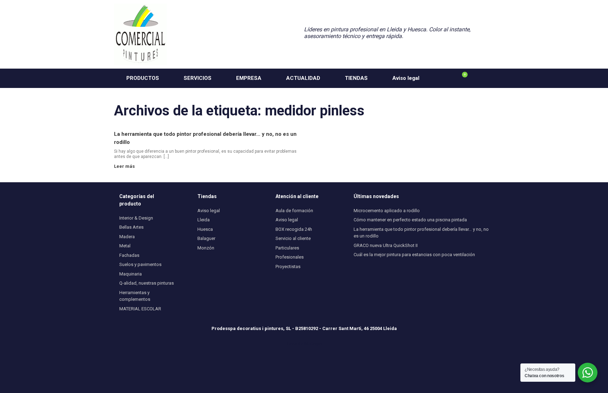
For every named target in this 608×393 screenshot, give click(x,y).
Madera (127, 236)
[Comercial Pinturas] (140, 34)
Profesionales (290, 257)
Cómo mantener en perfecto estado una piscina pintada (410, 219)
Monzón (205, 248)
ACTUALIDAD (303, 78)
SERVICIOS (197, 78)
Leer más (125, 166)
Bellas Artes (131, 227)
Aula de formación (294, 210)
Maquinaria (130, 274)
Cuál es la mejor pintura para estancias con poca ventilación (414, 254)
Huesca (205, 229)
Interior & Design (136, 218)
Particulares (287, 248)
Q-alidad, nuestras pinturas (146, 283)
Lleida (203, 219)
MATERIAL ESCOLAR (140, 308)
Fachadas (129, 255)
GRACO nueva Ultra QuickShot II (386, 245)
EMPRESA (248, 78)
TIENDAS (356, 78)
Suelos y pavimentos (140, 264)
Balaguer (206, 238)
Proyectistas (288, 266)
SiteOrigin (313, 343)
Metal (125, 245)
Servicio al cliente (293, 238)
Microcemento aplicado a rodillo (387, 210)
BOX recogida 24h (294, 229)
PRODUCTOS (142, 78)
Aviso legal (405, 78)
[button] (483, 78)
